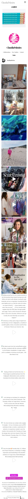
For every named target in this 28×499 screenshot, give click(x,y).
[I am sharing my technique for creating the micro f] (14, 409)
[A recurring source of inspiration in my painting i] (14, 102)
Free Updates (15, 52)
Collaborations (6, 52)
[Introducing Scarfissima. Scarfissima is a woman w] (14, 179)
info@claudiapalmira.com (20, 484)
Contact (22, 52)
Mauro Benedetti (7, 488)
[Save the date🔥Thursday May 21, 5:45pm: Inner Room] (14, 460)
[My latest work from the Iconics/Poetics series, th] (14, 357)
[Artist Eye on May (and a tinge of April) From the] (14, 332)
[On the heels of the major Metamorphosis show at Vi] (14, 204)
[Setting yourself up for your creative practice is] (14, 306)
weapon (14, 6)
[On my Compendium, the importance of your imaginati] (14, 281)
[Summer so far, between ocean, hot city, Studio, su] (14, 153)
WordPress (9, 491)
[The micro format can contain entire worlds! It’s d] (14, 434)
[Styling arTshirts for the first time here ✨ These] (14, 383)
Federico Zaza (20, 486)
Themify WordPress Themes (19, 491)
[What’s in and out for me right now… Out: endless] (14, 230)
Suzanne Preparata (12, 486)
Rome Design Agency (18, 489)
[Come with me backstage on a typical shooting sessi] (14, 255)
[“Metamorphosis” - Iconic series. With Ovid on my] (14, 127)
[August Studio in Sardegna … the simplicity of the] (14, 76)
